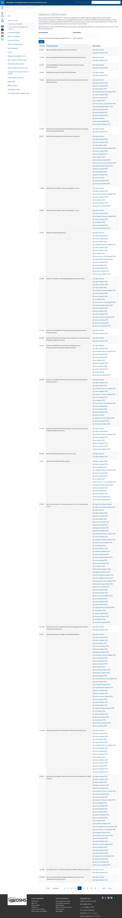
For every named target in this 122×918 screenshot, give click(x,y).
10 (72, 888)
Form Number (43, 32)
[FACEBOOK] (2, 26)
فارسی (94, 913)
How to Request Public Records (17, 60)
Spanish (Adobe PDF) (101, 115)
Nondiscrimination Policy (63, 901)
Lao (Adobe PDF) (99, 101)
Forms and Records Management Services (18, 28)
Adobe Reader (60, 905)
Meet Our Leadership (14, 36)
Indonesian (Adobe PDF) (102, 551)
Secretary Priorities (13, 40)
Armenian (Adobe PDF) (101, 522)
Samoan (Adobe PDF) (101, 593)
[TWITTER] (2, 29)
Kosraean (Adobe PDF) (101, 563)
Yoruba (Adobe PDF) (100, 726)
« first (48, 888)
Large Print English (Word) (103, 504)
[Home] (2, 2)
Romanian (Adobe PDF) (101, 587)
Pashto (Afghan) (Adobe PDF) (103, 575)
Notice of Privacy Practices (64, 907)
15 (91, 888)
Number (42, 46)
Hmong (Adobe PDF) (101, 809)
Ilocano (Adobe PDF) (101, 548)
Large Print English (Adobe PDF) (104, 507)
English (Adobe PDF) (101, 53)
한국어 (90, 904)
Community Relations (14, 32)
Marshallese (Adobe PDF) (102, 160)
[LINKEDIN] (2, 36)
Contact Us (34, 907)
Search (119, 2)
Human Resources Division (15, 78)
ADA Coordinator (13, 85)
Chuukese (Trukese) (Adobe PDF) (104, 394)
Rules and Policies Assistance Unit (18, 68)
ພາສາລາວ (89, 916)
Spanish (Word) (99, 118)
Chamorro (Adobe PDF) (101, 794)
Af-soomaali (83, 910)
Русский (93, 901)
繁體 (85, 904)
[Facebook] (102, 898)
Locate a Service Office (38, 909)
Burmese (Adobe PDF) (101, 531)
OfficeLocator (2, 16)
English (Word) (99, 50)
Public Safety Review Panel (16, 64)
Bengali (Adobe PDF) (101, 525)
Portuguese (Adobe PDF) (102, 684)
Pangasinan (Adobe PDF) (102, 572)
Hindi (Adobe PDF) (100, 545)
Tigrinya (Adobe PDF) (101, 320)
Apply (41, 41)
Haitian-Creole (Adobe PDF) (103, 543)
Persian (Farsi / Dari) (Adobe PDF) (105, 104)
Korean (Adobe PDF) (100, 98)
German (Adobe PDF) (101, 806)
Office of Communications (15, 44)
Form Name (77, 32)
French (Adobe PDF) (100, 661)
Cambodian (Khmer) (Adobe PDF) (105, 92)
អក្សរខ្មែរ (86, 907)
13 (83, 888)
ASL (99, 916)
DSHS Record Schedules (16, 24)
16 (95, 888)
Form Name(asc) (52, 46)
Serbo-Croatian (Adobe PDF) (103, 596)
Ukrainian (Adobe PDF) (101, 121)
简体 (81, 904)
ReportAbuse (2, 21)
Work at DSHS (35, 905)
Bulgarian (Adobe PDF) (101, 528)
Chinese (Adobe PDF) (101, 95)
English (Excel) (99, 869)
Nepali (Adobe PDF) (100, 676)
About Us (34, 903)
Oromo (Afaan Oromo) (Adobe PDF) (105, 679)
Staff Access (35, 901)
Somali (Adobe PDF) (100, 112)
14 (87, 888)
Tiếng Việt (83, 913)
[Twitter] (105, 898)
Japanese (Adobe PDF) (101, 554)
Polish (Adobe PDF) (100, 682)
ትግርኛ (95, 916)
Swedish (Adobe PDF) (101, 853)
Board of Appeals (13, 48)
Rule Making (59, 911)
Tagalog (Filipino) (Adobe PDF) (104, 317)
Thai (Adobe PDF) (100, 610)
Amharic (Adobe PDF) (101, 86)
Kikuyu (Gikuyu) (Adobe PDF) (103, 557)
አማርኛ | (89, 913)
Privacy (10, 52)
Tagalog (82, 916)
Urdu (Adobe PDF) (100, 619)
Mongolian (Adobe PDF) (102, 673)
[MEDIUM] (2, 39)
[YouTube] (108, 898)
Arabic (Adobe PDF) (100, 89)
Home (9, 7)
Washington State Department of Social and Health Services (26, 2)
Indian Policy (11, 81)
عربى (81, 907)
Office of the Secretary (17, 7)
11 (75, 888)
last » (110, 888)
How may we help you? (82, 2)
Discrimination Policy (14, 89)
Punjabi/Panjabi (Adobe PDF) (103, 106)
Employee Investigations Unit (16, 56)
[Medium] (114, 898)
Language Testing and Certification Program (18, 73)
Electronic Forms (13, 20)
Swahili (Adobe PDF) (100, 604)
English (82, 901)
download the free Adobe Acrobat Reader (73, 24)
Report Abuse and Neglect (39, 911)
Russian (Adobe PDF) (101, 109)
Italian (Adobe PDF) (100, 812)
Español (87, 901)
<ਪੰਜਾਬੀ (92, 907)
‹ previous (55, 888)
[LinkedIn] (111, 898)
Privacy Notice (60, 909)
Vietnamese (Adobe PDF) (102, 124)
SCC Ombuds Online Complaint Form (18, 93)
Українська (91, 910)
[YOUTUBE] (2, 33)
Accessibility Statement (63, 903)
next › (104, 888)
